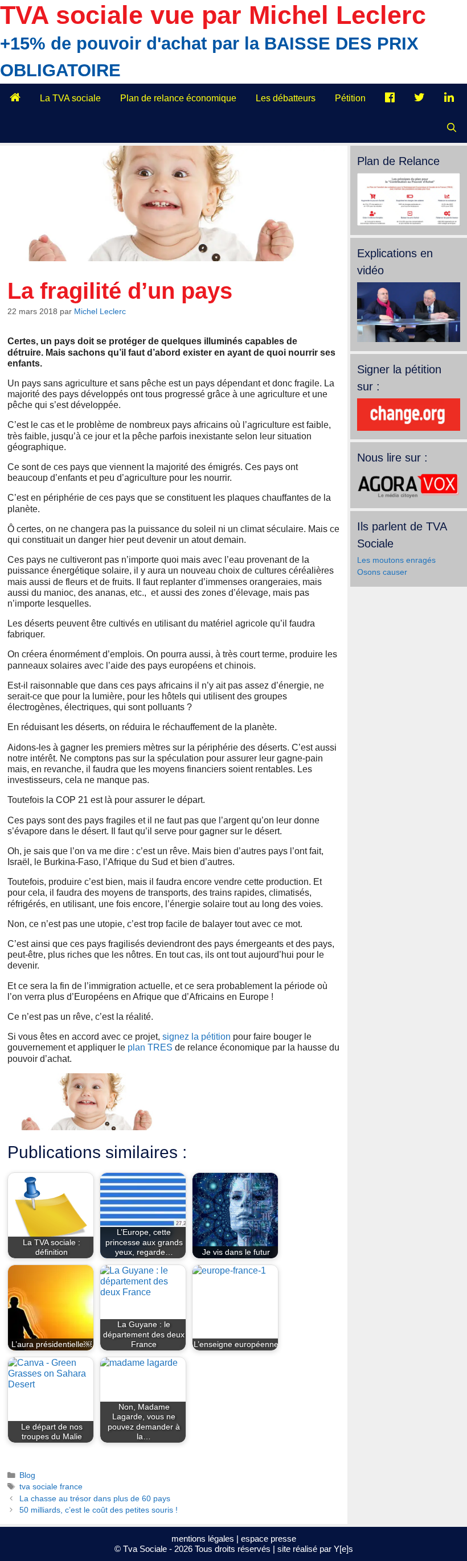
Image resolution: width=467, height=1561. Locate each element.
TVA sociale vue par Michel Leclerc (213, 15)
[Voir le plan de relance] (408, 223)
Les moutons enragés (396, 560)
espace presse (268, 1538)
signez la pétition (196, 1036)
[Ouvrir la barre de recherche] (451, 128)
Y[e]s (343, 1549)
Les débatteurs (286, 98)
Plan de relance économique (178, 98)
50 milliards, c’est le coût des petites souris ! (98, 1510)
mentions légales (202, 1538)
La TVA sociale (70, 98)
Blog (27, 1475)
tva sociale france (51, 1486)
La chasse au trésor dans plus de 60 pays (94, 1498)
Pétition (350, 98)
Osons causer (382, 571)
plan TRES (150, 1047)
